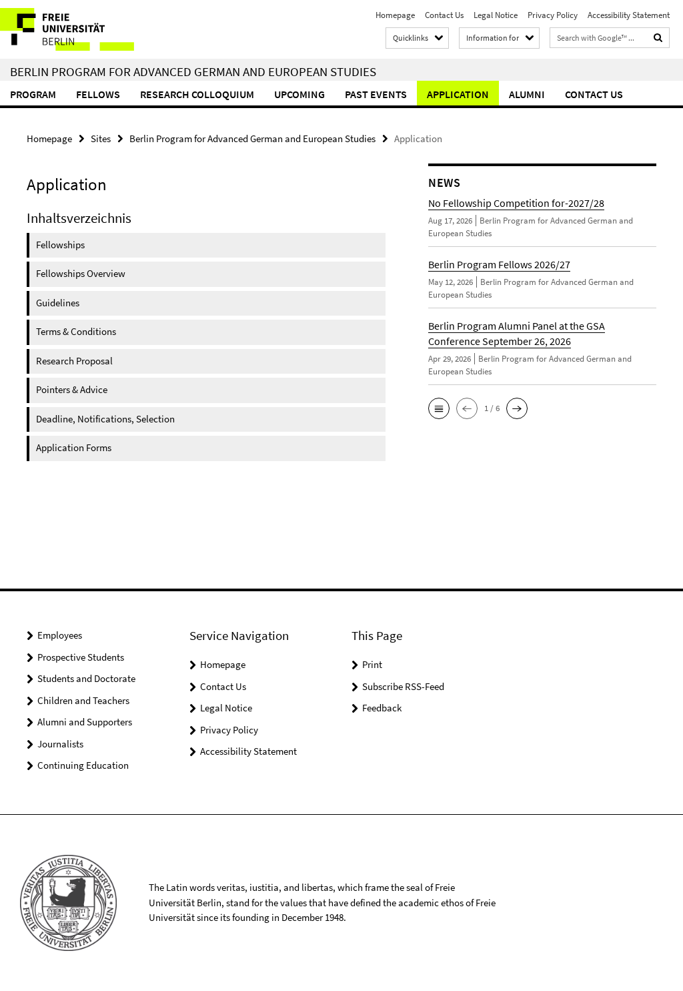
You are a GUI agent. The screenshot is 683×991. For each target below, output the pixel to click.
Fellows (98, 94)
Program (33, 94)
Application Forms (73, 447)
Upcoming (299, 94)
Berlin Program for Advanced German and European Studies (193, 71)
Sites (101, 138)
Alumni (527, 94)
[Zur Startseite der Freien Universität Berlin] (88, 29)
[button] (439, 408)
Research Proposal (74, 360)
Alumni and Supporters (84, 721)
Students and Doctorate (86, 678)
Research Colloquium (197, 94)
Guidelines (57, 302)
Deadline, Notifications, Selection (105, 418)
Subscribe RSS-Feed (403, 686)
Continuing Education (83, 765)
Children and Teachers (83, 700)
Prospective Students (80, 657)
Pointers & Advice (71, 389)
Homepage (395, 15)
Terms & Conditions (76, 331)
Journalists (60, 743)
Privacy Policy (553, 15)
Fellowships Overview (80, 273)
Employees (59, 635)
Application (458, 94)
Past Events (376, 94)
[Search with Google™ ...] (658, 38)
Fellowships (60, 244)
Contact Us (444, 15)
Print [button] (372, 664)
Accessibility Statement (629, 15)
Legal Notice (496, 15)
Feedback (382, 707)
